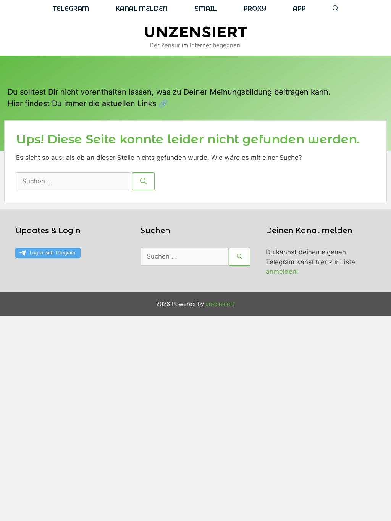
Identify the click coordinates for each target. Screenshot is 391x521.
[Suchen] (143, 181)
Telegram (71, 8)
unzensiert (195, 32)
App (299, 8)
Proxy (255, 8)
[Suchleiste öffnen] (335, 8)
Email (205, 8)
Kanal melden (142, 8)
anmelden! (282, 271)
